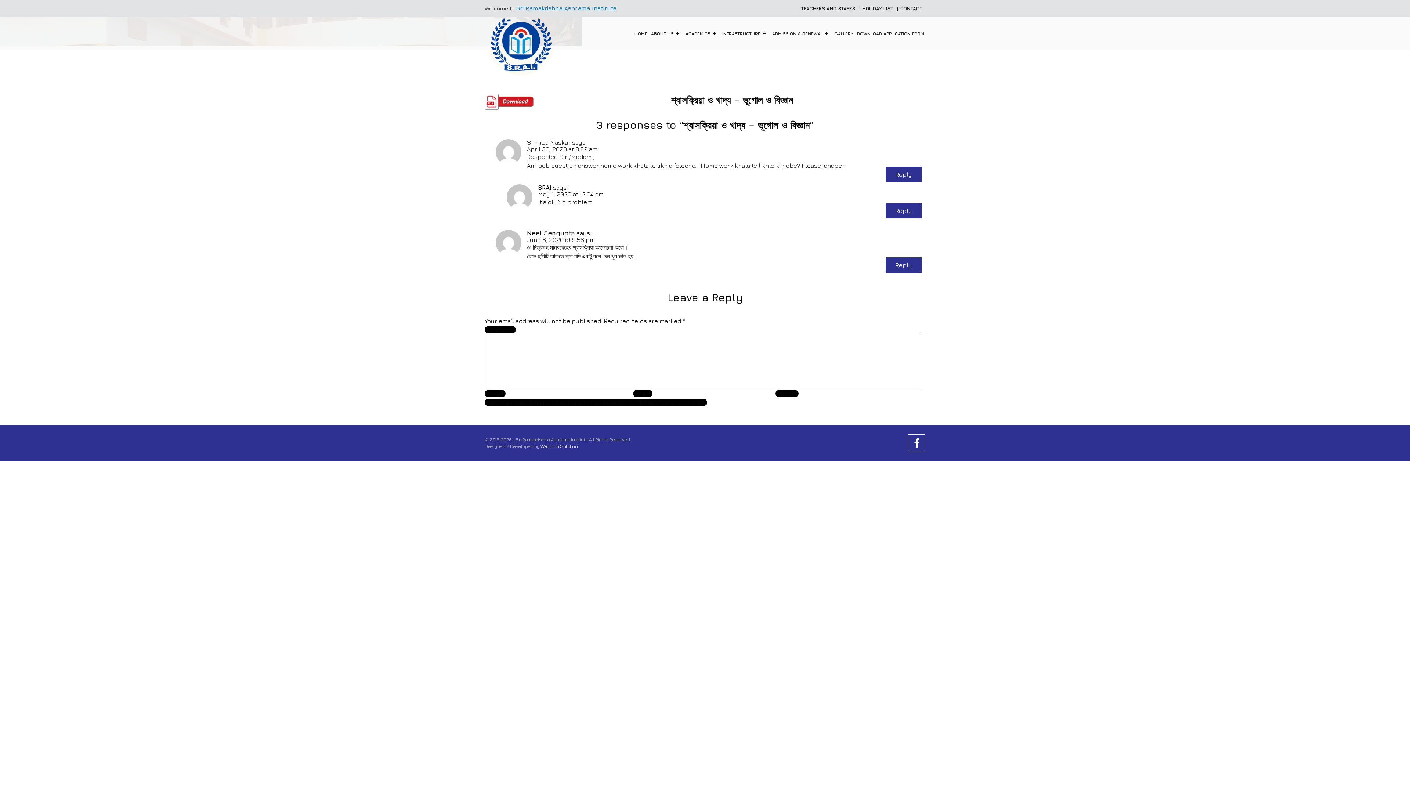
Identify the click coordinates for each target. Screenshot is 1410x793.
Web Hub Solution (559, 446)
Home (640, 33)
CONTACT (911, 8)
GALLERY (844, 33)
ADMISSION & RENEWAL (797, 33)
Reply (903, 174)
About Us (662, 33)
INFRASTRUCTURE (741, 33)
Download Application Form (890, 33)
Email (642, 393)
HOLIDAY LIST (878, 8)
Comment (500, 329)
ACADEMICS (698, 33)
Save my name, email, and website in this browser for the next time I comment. (596, 402)
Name (495, 393)
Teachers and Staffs (828, 8)
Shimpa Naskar (549, 142)
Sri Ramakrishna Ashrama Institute (566, 8)
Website (787, 393)
